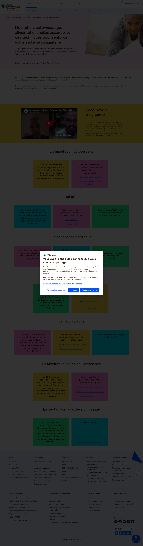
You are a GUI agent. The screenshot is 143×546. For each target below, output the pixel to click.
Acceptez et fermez (89, 290)
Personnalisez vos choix (56, 290)
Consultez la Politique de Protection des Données (62, 284)
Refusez (73, 290)
